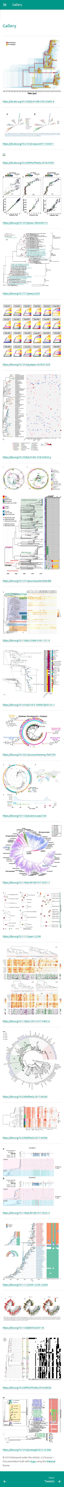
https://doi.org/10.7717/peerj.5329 (21, 293)
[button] (5, 5)
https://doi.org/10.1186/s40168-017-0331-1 (26, 882)
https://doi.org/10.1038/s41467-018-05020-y (27, 457)
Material (51, 1461)
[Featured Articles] (8, 1479)
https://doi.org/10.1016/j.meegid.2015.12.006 (27, 1449)
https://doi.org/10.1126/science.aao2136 (24, 815)
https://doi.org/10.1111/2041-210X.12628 (25, 1284)
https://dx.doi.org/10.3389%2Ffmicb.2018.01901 (28, 162)
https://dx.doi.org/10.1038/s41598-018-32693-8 (28, 101)
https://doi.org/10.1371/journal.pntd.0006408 (27, 581)
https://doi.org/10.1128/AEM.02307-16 (23, 1327)
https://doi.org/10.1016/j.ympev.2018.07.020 (26, 364)
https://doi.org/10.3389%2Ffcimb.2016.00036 (27, 1387)
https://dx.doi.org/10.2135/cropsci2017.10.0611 (28, 144)
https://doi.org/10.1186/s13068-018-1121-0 (26, 640)
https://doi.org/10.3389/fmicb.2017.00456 (25, 1137)
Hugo (33, 1461)
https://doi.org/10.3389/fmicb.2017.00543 (25, 1096)
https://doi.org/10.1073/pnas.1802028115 (25, 223)
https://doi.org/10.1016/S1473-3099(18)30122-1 (29, 704)
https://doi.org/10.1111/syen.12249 (22, 936)
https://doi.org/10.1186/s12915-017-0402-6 (26, 1021)
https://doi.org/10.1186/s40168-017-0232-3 (26, 1213)
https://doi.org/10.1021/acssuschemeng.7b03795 (29, 754)
